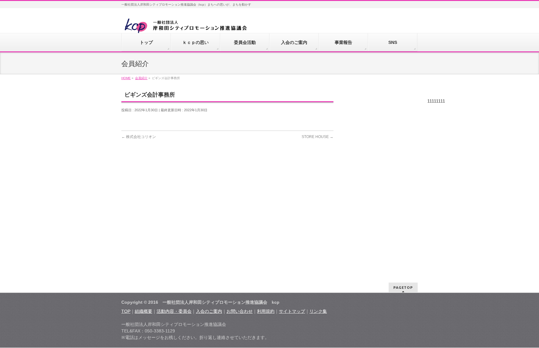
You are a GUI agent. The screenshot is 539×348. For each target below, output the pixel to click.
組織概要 (143, 311)
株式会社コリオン (138, 137)
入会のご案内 (209, 311)
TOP (125, 311)
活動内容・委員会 (174, 311)
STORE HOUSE (317, 137)
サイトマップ (292, 311)
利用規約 (265, 311)
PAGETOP (403, 287)
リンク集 (318, 311)
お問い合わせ (239, 311)
